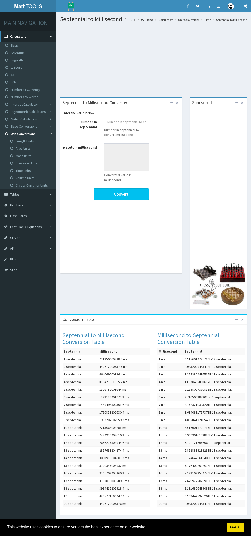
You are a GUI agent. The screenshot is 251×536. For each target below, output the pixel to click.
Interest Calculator (24, 104)
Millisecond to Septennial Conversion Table (188, 338)
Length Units (24, 141)
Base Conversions (23, 126)
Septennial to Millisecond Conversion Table (94, 338)
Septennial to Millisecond (231, 20)
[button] (61, 6)
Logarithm (17, 60)
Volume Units (25, 178)
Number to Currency (25, 89)
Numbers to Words (24, 97)
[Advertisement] (153, 59)
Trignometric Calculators (28, 111)
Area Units (23, 148)
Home (149, 20)
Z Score (16, 67)
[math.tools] (71, 5)
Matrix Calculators (23, 119)
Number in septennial (88, 124)
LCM (13, 82)
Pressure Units (26, 163)
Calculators (166, 20)
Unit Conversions (23, 134)
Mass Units (23, 156)
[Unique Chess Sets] (218, 285)
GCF (13, 75)
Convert (121, 194)
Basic (14, 45)
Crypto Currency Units (31, 185)
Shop (13, 270)
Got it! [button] (235, 527)
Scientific (17, 53)
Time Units (23, 170)
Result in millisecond (80, 147)
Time (207, 20)
